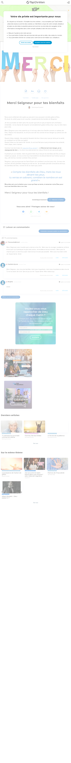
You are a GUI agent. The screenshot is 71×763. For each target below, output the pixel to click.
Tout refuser (35, 46)
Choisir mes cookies (26, 42)
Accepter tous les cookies (42, 42)
